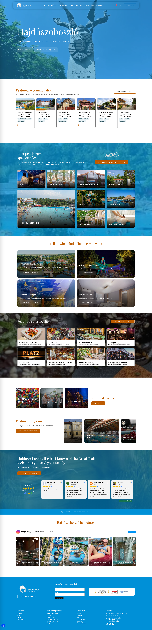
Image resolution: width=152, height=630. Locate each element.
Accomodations (62, 5)
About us (79, 615)
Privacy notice (81, 619)
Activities (47, 5)
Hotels (49, 615)
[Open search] (120, 5)
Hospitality (50, 623)
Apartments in (51, 617)
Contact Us (99, 5)
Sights (53, 5)
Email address (59, 587)
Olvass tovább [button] (70, 496)
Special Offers (89, 5)
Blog (78, 617)
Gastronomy (79, 5)
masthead (79, 621)
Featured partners (52, 621)
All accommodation (52, 613)
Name (56, 592)
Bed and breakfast (52, 619)
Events (71, 5)
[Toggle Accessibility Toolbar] (3, 626)
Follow (133, 532)
